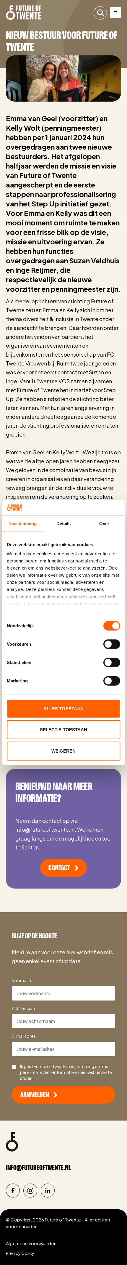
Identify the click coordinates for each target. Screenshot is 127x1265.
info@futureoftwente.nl (38, 1167)
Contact (59, 868)
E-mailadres (24, 1036)
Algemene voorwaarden (31, 1243)
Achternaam (24, 1008)
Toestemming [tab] (23, 523)
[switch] (111, 644)
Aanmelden (34, 1095)
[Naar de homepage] (23, 13)
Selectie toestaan (63, 729)
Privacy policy (20, 1253)
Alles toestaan (63, 708)
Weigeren (63, 750)
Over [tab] (104, 523)
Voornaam (22, 980)
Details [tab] (63, 523)
